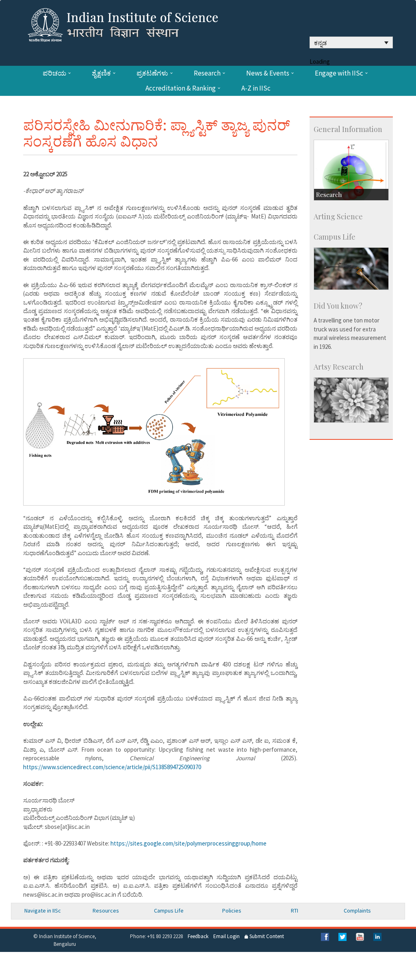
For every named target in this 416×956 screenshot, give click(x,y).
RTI (294, 910)
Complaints (357, 910)
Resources (106, 910)
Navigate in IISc (42, 910)
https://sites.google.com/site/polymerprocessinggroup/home (188, 843)
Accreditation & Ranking (180, 88)
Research (207, 73)
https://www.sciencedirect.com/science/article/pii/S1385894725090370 (112, 767)
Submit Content (266, 936)
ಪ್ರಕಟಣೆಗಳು (152, 73)
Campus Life (169, 910)
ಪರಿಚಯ (54, 73)
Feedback (198, 936)
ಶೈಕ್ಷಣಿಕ (101, 73)
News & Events (267, 73)
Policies (231, 910)
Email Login (226, 936)
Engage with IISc (339, 73)
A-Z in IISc (256, 88)
